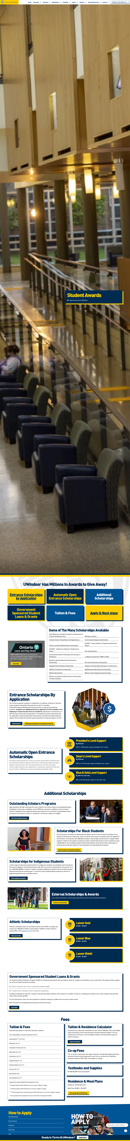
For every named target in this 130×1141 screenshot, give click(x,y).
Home (29, 2)
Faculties (45, 2)
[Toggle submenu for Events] (77, 2)
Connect (104, 2)
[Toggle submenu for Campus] (85, 2)
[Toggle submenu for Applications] (60, 2)
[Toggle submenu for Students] (69, 2)
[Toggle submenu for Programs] (40, 2)
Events (74, 2)
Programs (36, 2)
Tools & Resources (93, 2)
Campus (82, 2)
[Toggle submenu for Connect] (108, 2)
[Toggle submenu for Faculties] (49, 2)
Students (65, 2)
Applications (55, 2)
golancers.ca (25, 931)
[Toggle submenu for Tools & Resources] (100, 2)
